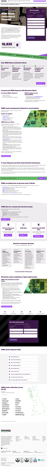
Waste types (17, 437)
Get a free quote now (31, 37)
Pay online (44, 439)
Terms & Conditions (4, 460)
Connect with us (5, 448)
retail (8, 116)
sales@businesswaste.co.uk (16, 452)
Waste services (27, 437)
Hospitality (4, 116)
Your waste (6, 4)
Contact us (44, 437)
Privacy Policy (3, 459)
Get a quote (44, 438)
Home (2, 4)
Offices (4, 115)
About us (34, 437)
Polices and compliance (36, 439)
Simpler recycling (27, 438)
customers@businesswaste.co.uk (28, 452)
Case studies (34, 438)
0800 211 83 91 (3, 452)
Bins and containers (19, 439)
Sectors (17, 438)
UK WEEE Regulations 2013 (38, 96)
